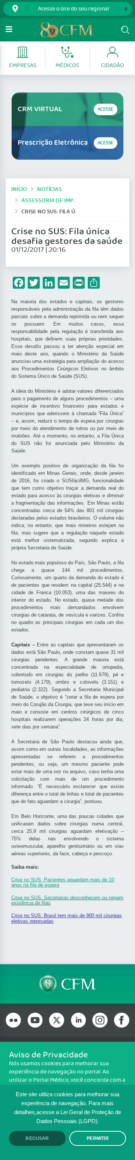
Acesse (106, 109)
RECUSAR (37, 1138)
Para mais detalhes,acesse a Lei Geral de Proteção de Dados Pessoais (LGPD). (67, 1112)
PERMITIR (97, 1138)
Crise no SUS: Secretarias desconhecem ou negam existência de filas (67, 900)
